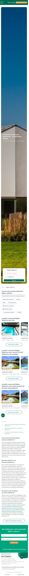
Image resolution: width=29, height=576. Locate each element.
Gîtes (4, 302)
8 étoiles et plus (8, 309)
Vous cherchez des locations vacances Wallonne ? (15, 425)
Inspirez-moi (14, 542)
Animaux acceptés (8, 305)
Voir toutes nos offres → (14, 344)
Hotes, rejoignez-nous (21, 2)
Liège (18, 468)
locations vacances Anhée (12, 509)
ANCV (20, 312)
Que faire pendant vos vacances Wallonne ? (13, 429)
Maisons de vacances (8, 299)
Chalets (18, 299)
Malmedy (4, 479)
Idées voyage (11, 2)
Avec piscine (13, 302)
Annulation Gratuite (9, 312)
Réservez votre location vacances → (14, 520)
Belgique (22, 445)
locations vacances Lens (13, 504)
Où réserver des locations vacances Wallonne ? (14, 432)
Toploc (3, 287)
